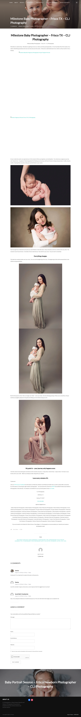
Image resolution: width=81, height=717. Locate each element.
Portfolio (30, 2)
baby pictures (26, 539)
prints (62, 540)
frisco (21, 540)
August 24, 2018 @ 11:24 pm (21, 596)
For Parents (39, 2)
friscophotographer (27, 540)
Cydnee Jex (14, 26)
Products (31, 26)
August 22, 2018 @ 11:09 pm (21, 572)
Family (24, 26)
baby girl (21, 539)
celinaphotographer (42, 539)
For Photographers (51, 2)
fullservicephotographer (36, 540)
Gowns (27, 26)
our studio (52, 488)
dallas (47, 539)
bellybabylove (35, 539)
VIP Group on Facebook (19, 484)
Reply (29, 572)
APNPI (53, 486)
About (16, 2)
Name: (11, 631)
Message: (12, 617)
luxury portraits (47, 540)
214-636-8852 (40, 501)
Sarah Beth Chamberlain (21, 594)
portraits (58, 540)
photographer (53, 540)
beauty (30, 539)
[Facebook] (29, 700)
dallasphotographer (53, 539)
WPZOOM (76, 714)
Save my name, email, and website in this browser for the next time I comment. (27, 651)
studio (65, 540)
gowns (42, 540)
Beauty (20, 26)
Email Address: (13, 638)
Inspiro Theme (70, 714)
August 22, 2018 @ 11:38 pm (21, 584)
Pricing (22, 2)
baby (18, 539)
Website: (12, 644)
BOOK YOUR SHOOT (65, 2)
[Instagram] (32, 700)
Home (11, 2)
